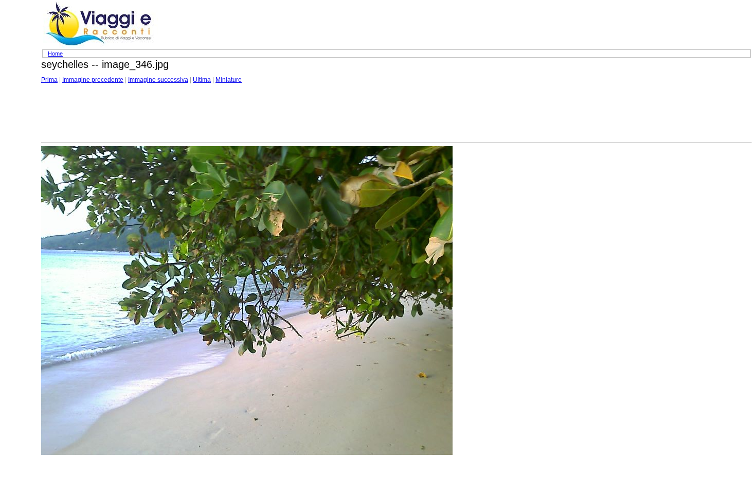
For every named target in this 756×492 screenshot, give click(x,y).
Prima (49, 79)
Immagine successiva (158, 79)
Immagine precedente (92, 79)
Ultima (202, 79)
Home (55, 53)
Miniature (228, 79)
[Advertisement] (228, 114)
